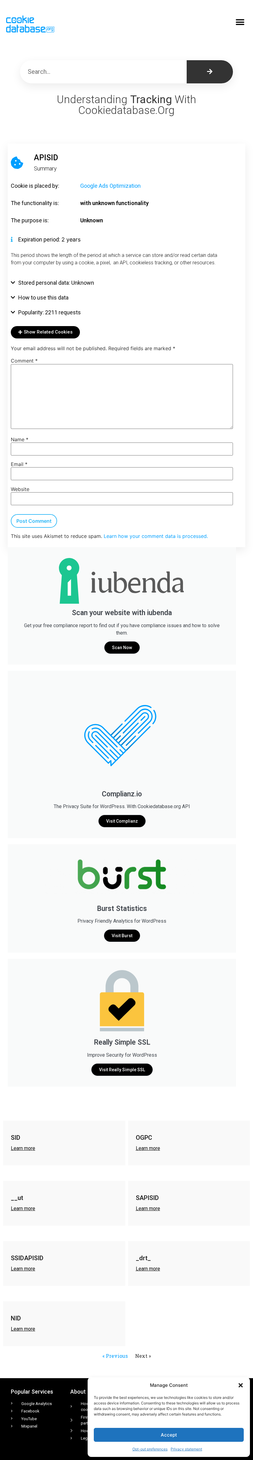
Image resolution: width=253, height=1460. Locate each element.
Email (19, 464)
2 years (71, 239)
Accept (169, 1435)
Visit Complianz (122, 821)
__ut (17, 1198)
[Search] (210, 71)
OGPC (144, 1137)
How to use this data (43, 297)
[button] (241, 1385)
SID (15, 1137)
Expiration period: (39, 239)
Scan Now (122, 647)
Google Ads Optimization (110, 185)
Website (20, 489)
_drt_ (143, 1258)
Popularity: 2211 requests (49, 312)
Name (19, 439)
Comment (24, 360)
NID (16, 1318)
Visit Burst (122, 935)
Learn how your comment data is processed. (156, 536)
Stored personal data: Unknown (56, 282)
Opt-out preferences (150, 1449)
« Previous (115, 1356)
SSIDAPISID (27, 1258)
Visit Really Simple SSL (122, 1069)
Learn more (23, 1148)
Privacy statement (186, 1449)
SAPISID (147, 1198)
